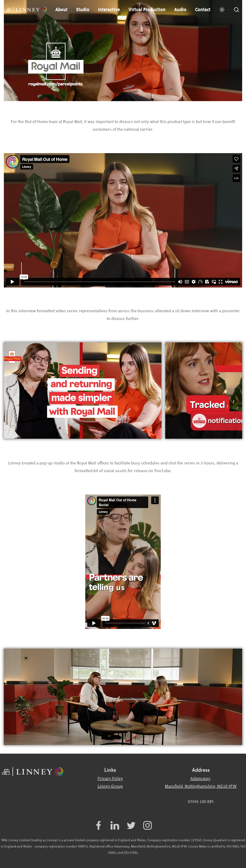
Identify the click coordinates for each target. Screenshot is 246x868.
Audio (180, 9)
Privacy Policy (110, 778)
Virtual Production (147, 9)
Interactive (109, 9)
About (61, 9)
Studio (82, 9)
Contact (202, 9)
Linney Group (110, 786)
